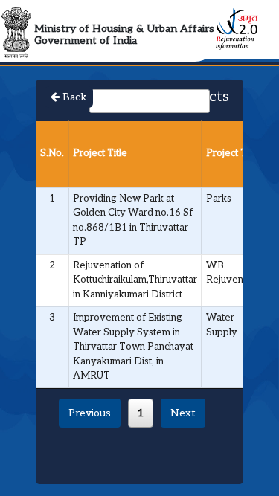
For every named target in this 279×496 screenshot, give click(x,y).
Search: (70, 100)
